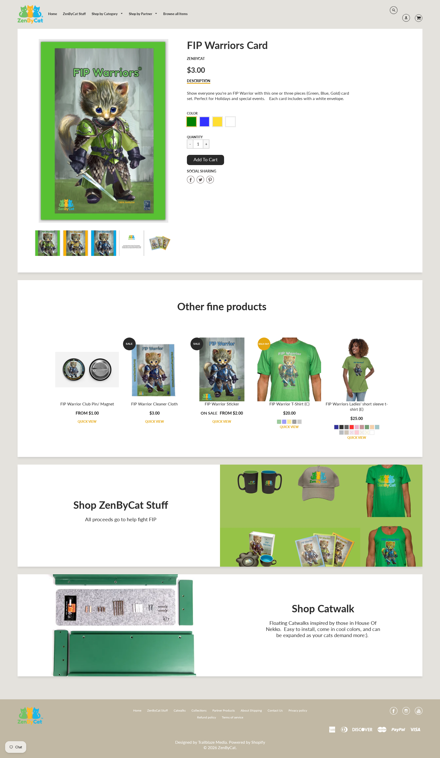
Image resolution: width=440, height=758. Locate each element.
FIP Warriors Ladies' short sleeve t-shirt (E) (357, 406)
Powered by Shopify (247, 742)
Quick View (87, 422)
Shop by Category (105, 14)
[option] (103, 131)
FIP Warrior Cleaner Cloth (154, 403)
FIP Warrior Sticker (222, 403)
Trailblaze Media (212, 742)
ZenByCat (196, 58)
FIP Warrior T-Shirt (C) (289, 403)
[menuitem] (53, 13)
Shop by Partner (141, 14)
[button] (205, 160)
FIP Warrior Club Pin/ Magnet (87, 403)
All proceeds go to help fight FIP (120, 519)
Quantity (195, 137)
